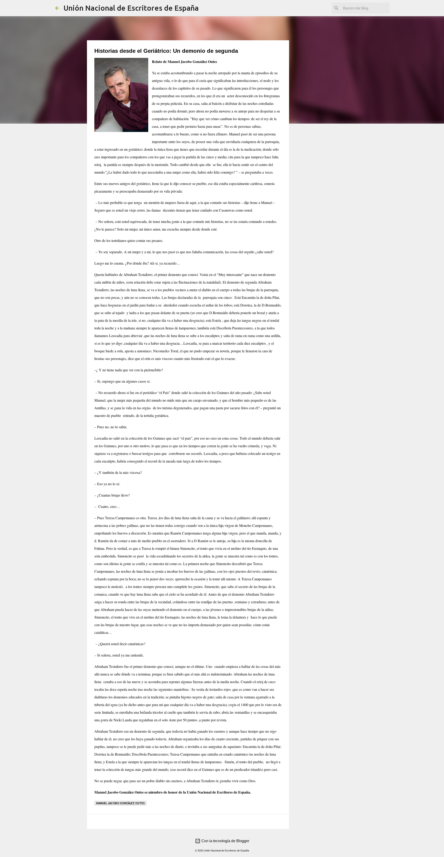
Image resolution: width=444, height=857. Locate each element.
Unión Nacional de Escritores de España (131, 8)
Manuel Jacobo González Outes (120, 803)
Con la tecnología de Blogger (224, 841)
